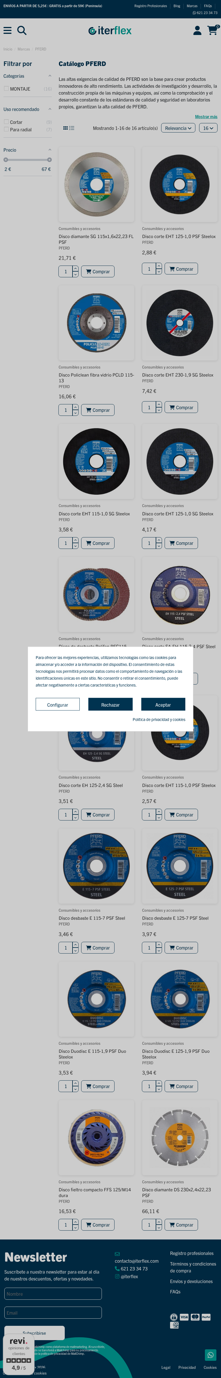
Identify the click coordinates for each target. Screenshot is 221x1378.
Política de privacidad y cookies (159, 719)
